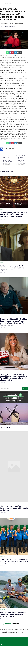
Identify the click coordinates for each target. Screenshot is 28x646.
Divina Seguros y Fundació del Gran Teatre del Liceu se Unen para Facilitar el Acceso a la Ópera (13, 215)
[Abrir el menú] (26, 3)
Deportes (2, 503)
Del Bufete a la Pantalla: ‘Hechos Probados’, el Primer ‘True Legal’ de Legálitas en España (13, 268)
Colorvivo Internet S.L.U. (12, 638)
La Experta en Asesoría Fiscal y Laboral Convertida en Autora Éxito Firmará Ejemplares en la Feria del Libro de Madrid (13, 377)
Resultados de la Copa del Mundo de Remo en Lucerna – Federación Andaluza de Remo (13, 614)
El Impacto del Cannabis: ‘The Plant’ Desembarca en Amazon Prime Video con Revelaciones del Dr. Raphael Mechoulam (14, 322)
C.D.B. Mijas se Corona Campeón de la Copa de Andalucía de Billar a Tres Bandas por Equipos (14, 561)
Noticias (11, 23)
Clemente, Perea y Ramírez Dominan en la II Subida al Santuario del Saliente (14, 508)
